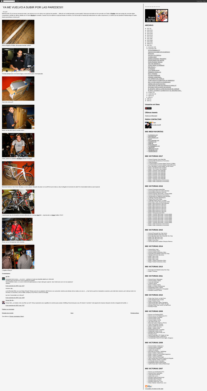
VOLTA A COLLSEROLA (154, 55)
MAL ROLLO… (152, 67)
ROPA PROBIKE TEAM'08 (155, 62)
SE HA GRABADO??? (154, 50)
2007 (148, 45)
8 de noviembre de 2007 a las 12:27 (15, 286)
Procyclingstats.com (153, 140)
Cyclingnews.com (153, 135)
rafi (6, 276)
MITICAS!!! (151, 53)
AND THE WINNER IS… (154, 63)
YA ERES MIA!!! (152, 57)
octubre (150, 92)
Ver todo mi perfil (156, 125)
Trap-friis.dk (151, 147)
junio (149, 97)
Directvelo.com (152, 136)
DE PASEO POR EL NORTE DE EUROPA (159, 87)
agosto (150, 95)
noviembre (151, 48)
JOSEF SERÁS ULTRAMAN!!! (156, 65)
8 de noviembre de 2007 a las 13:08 (15, 297)
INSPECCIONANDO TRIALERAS (157, 58)
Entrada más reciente (7, 313)
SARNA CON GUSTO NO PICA (156, 84)
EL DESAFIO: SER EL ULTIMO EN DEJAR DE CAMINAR (163, 89)
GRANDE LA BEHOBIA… (155, 77)
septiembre (151, 94)
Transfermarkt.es (152, 151)
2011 (148, 38)
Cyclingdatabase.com (154, 146)
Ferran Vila (8, 300)
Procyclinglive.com (153, 137)
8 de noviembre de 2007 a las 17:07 (15, 305)
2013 (148, 35)
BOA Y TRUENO (152, 73)
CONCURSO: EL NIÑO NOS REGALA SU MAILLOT (162, 85)
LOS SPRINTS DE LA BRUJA (156, 78)
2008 (148, 43)
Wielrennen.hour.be (153, 148)
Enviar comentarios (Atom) (17, 316)
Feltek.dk (150, 143)
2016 (148, 30)
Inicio (72, 313)
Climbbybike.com (153, 150)
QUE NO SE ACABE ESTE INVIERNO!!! (159, 52)
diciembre (151, 47)
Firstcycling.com (152, 144)
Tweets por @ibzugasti (151, 115)
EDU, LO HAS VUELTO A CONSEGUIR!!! (159, 82)
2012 (148, 37)
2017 (148, 28)
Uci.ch (150, 139)
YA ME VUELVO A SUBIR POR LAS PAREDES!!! (33, 7)
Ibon (155, 122)
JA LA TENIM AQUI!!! (153, 70)
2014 (148, 33)
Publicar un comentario (8, 309)
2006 (148, 99)
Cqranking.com (152, 141)
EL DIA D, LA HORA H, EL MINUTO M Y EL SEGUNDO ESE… (165, 90)
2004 (148, 100)
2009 (148, 42)
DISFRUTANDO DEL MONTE (156, 60)
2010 (148, 40)
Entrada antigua (135, 313)
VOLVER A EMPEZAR (154, 75)
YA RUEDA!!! (151, 68)
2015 (148, 32)
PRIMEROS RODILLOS (154, 72)
